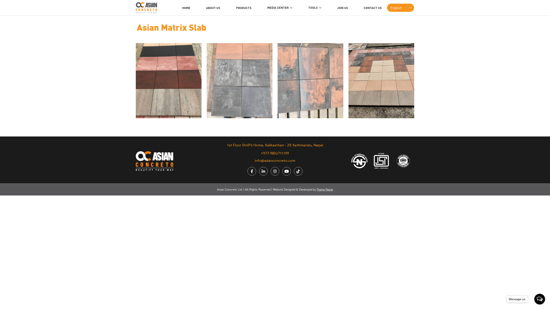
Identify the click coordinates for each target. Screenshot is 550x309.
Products (244, 8)
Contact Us (373, 8)
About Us (213, 8)
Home (186, 8)
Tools (313, 7)
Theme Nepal (324, 189)
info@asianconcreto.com (275, 161)
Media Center (278, 7)
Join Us (342, 8)
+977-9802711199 (275, 153)
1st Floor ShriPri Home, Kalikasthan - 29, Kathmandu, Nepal (275, 145)
